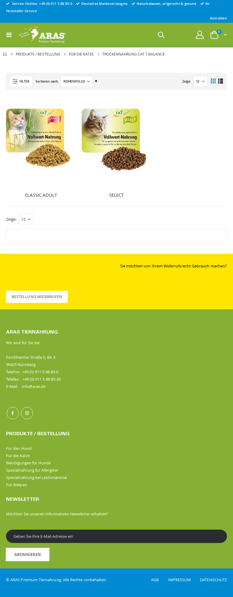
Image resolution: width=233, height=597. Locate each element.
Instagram (27, 413)
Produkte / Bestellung (38, 54)
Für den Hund (19, 448)
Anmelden (218, 18)
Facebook (13, 413)
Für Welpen (16, 484)
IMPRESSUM (183, 579)
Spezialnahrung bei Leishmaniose (36, 477)
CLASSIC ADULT (41, 195)
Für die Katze (81, 54)
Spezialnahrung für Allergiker (32, 470)
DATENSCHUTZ (213, 579)
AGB (159, 579)
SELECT (116, 195)
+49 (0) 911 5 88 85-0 (55, 3)
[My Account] (199, 35)
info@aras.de (34, 386)
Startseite (5, 54)
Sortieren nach (46, 81)
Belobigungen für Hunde (28, 463)
